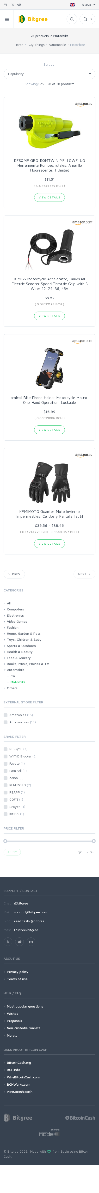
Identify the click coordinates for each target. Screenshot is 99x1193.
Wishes (12, 1013)
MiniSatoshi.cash (19, 1091)
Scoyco (17, 807)
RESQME (18, 749)
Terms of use (17, 979)
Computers (15, 609)
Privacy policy (17, 972)
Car (13, 676)
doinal (16, 778)
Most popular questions (25, 1006)
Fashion (13, 627)
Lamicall (18, 771)
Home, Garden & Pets (24, 633)
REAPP (17, 792)
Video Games (17, 621)
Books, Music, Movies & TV (28, 664)
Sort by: (49, 64)
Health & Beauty (20, 652)
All (9, 603)
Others (12, 688)
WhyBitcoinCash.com (23, 1077)
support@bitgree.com (30, 912)
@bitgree (21, 903)
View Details (49, 197)
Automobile (57, 45)
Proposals (14, 1021)
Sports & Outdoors (21, 646)
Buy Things (36, 45)
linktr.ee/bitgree (26, 930)
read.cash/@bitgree (29, 921)
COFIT (16, 799)
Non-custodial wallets (23, 1028)
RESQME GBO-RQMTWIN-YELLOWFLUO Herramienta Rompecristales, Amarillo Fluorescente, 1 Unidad (49, 165)
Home (19, 45)
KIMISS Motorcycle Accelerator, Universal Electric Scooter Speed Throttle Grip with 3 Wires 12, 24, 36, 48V (50, 284)
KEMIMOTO (20, 785)
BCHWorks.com (18, 1084)
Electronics (15, 615)
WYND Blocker (23, 756)
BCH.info (13, 1070)
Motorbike (18, 682)
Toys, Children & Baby (24, 639)
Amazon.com (22, 722)
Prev (15, 574)
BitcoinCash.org (19, 1062)
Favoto (17, 763)
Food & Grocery (19, 658)
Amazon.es (21, 715)
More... (12, 1035)
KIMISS (16, 814)
